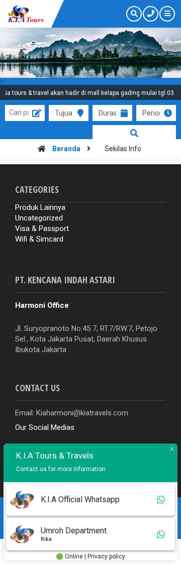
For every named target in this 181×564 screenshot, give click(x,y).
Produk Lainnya (40, 207)
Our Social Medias (44, 427)
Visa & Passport (42, 228)
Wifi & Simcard (39, 239)
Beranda (66, 149)
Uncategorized (39, 217)
